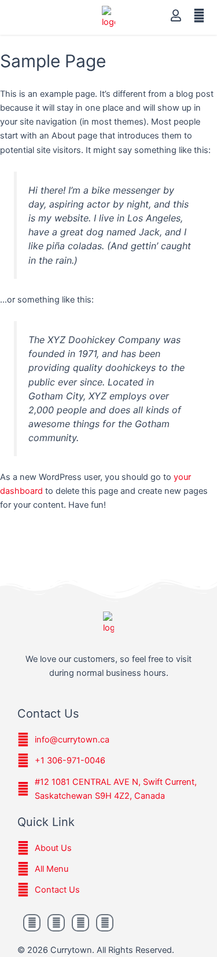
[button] (21, 17)
